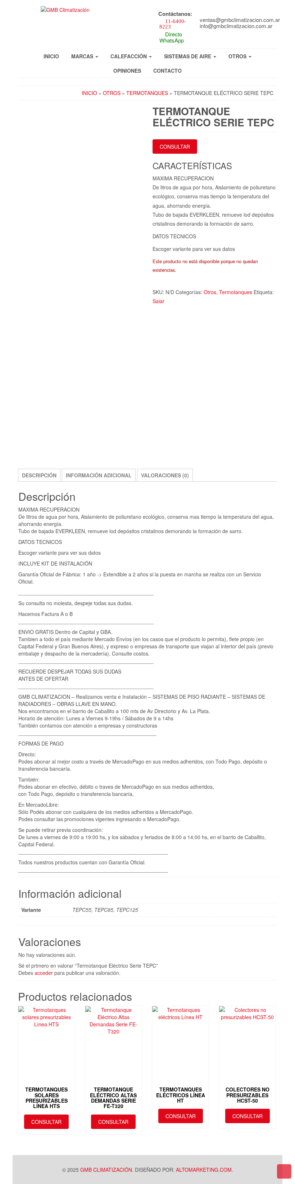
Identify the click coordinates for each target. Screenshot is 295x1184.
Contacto (167, 70)
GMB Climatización (106, 1169)
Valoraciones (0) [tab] (165, 475)
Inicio (51, 56)
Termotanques (147, 92)
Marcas (83, 56)
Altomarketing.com (204, 1169)
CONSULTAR (175, 146)
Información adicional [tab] (99, 475)
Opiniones (127, 70)
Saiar (158, 301)
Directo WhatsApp (171, 37)
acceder (44, 972)
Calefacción (129, 56)
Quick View (48, 1018)
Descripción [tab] (39, 475)
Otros (238, 56)
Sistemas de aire (188, 56)
